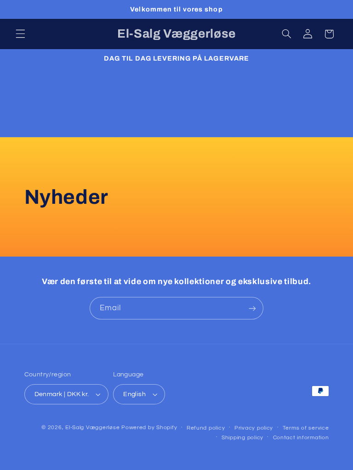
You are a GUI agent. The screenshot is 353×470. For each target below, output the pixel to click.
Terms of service (306, 428)
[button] (20, 34)
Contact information (301, 437)
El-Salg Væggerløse (92, 427)
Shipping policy (242, 437)
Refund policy (206, 428)
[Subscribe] (252, 308)
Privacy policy (253, 428)
